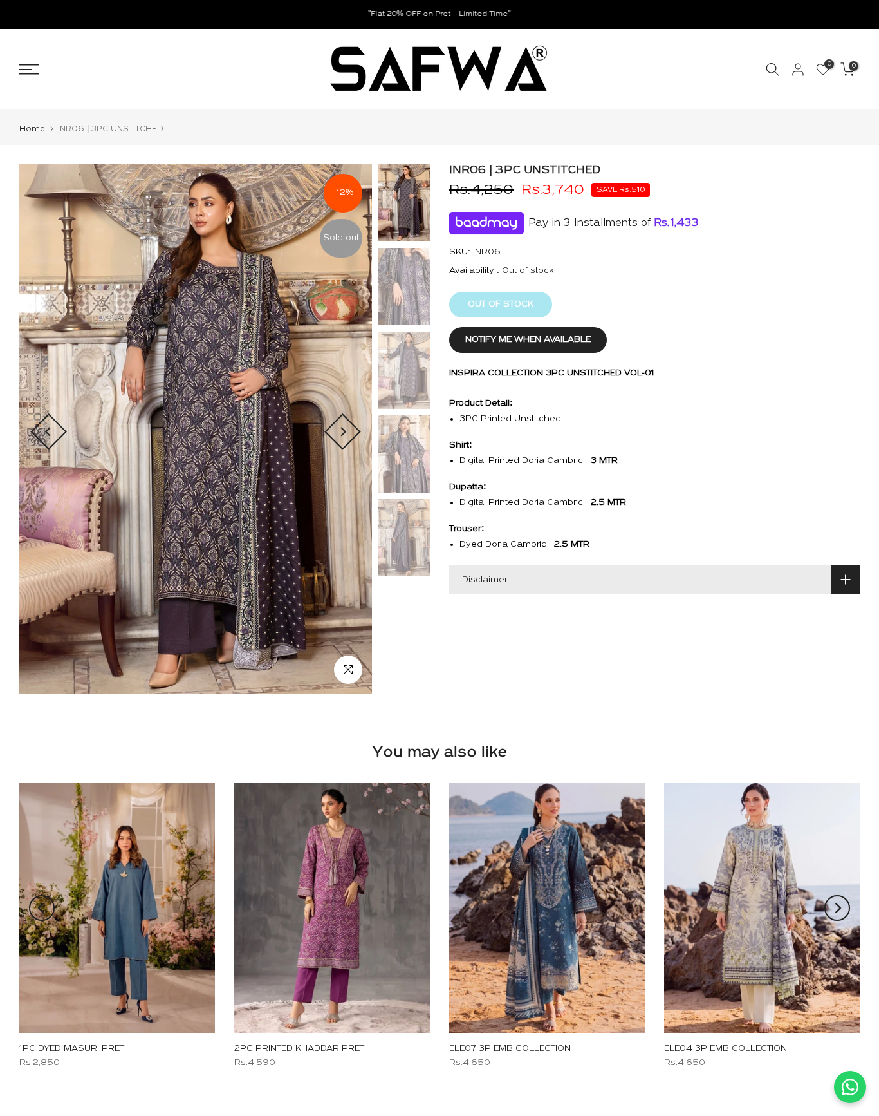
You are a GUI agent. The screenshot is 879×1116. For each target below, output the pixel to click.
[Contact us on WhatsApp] (850, 1087)
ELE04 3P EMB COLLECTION (725, 1049)
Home (32, 129)
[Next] (342, 431)
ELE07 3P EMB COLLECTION (510, 1049)
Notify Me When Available (528, 340)
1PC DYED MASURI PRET (71, 1049)
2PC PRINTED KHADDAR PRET (299, 1049)
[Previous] (48, 431)
